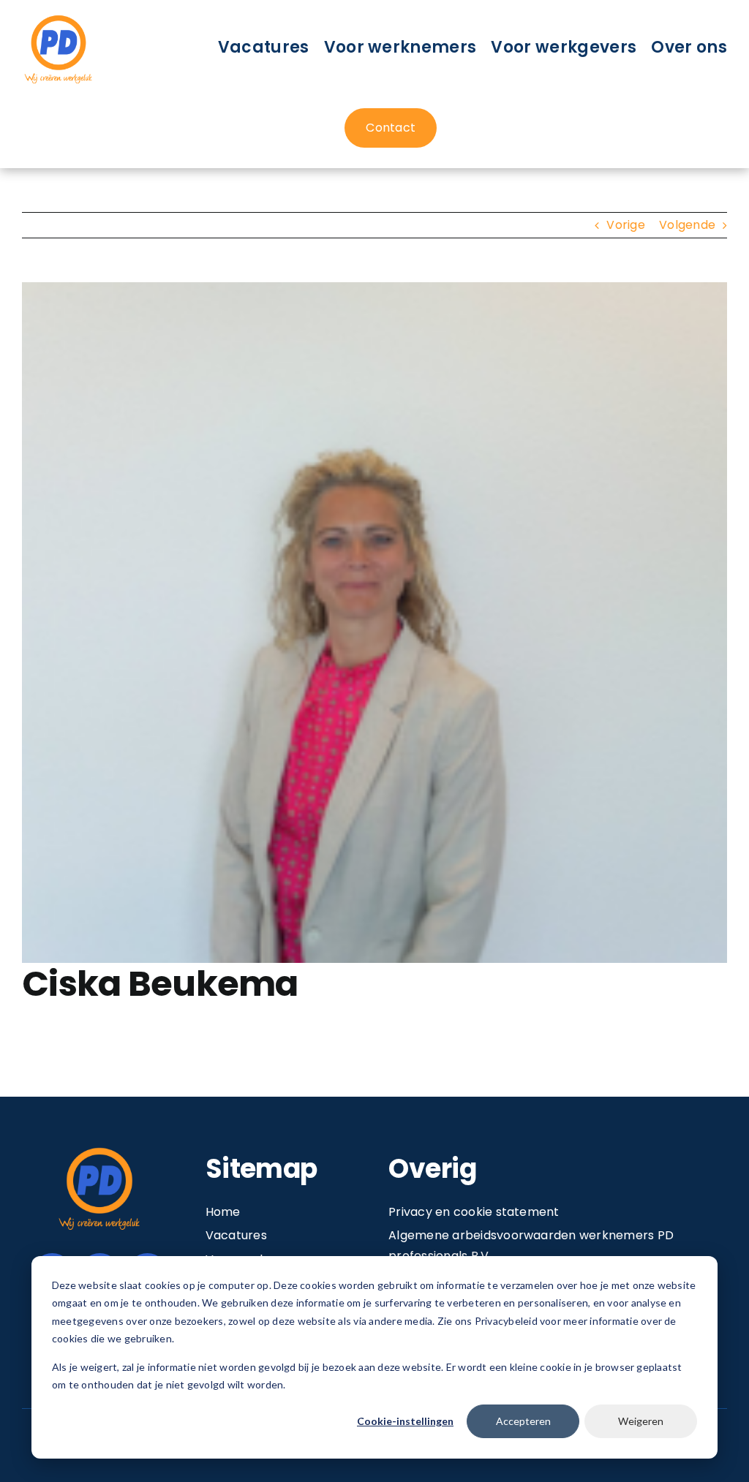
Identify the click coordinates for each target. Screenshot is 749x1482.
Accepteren (523, 1421)
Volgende (687, 224)
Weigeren (640, 1421)
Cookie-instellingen (405, 1421)
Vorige (625, 224)
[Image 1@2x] (58, 17)
